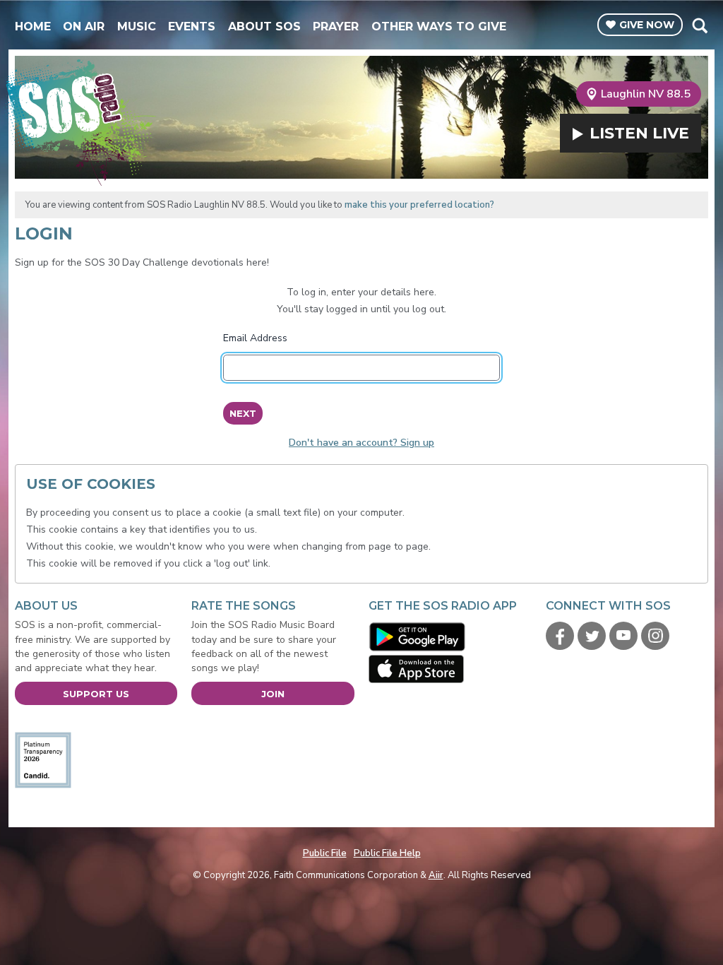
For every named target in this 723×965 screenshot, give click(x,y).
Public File (325, 853)
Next (242, 413)
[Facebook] (560, 636)
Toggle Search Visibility (699, 25)
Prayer (336, 26)
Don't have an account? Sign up (361, 442)
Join (273, 693)
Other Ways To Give (438, 26)
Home (33, 26)
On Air (83, 26)
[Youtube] (623, 636)
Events (191, 26)
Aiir (436, 875)
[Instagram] (655, 636)
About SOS (264, 26)
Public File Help (387, 853)
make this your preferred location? (419, 205)
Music (136, 26)
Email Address (255, 338)
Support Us (96, 693)
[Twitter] (592, 636)
